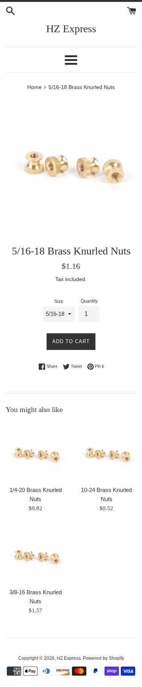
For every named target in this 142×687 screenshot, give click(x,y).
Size (58, 301)
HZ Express (71, 28)
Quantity (89, 301)
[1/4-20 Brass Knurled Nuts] (36, 452)
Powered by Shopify (103, 658)
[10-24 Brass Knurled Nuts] (107, 452)
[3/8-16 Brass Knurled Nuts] (36, 554)
